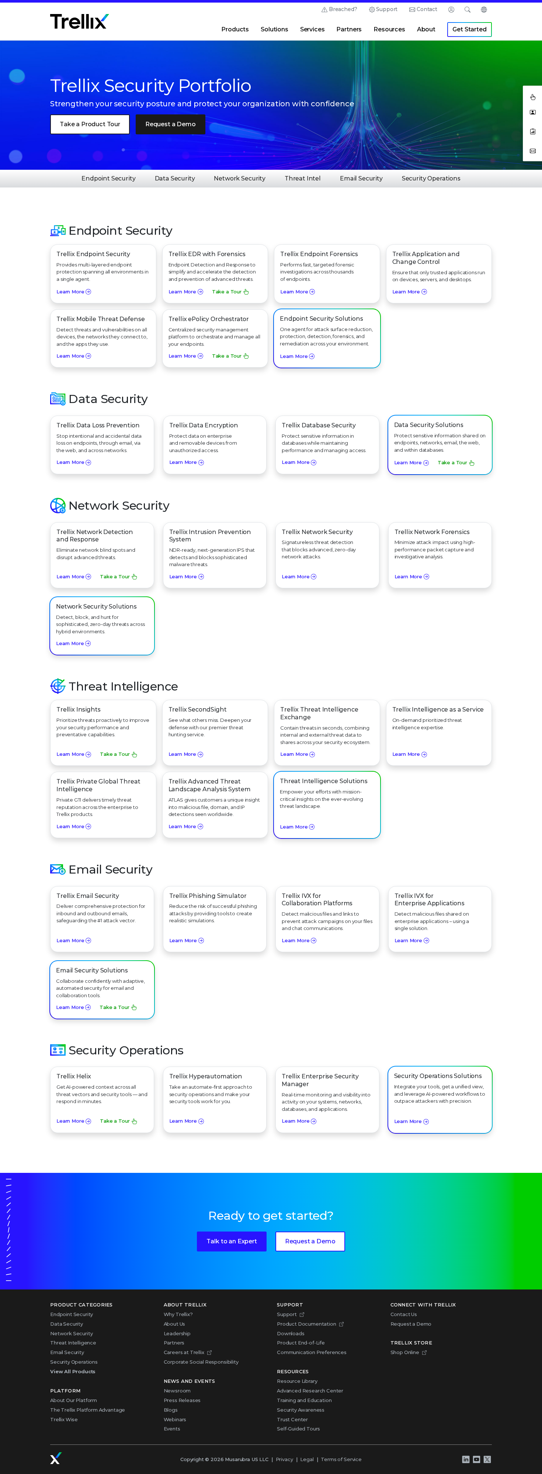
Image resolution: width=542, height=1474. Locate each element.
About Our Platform (73, 1400)
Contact (427, 9)
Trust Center (292, 1419)
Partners (349, 29)
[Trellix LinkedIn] (465, 1459)
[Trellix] (56, 1458)
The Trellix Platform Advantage (87, 1410)
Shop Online (404, 1352)
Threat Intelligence (73, 1343)
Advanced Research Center (310, 1391)
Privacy (284, 1459)
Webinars (175, 1419)
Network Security (239, 178)
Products (235, 29)
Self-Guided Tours (298, 1429)
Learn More (70, 292)
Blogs (171, 1410)
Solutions (274, 29)
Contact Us (403, 1314)
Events (172, 1429)
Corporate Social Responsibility (201, 1362)
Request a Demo (170, 124)
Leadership (177, 1333)
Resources (389, 29)
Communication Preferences (312, 1352)
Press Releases (182, 1400)
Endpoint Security (108, 178)
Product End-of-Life (301, 1343)
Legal (306, 1459)
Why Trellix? (178, 1314)
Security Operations (431, 178)
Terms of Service (341, 1459)
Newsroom (177, 1391)
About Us (174, 1324)
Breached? (343, 9)
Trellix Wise (64, 1419)
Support (386, 9)
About (426, 29)
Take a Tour (227, 292)
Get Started (469, 29)
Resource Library (297, 1381)
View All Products (72, 1371)
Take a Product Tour (90, 124)
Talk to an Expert (231, 1241)
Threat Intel (303, 178)
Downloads (291, 1333)
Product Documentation (306, 1324)
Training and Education (304, 1400)
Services (312, 29)
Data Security (175, 178)
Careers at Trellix (184, 1352)
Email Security (361, 178)
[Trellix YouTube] (476, 1459)
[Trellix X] (487, 1459)
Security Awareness (300, 1410)
